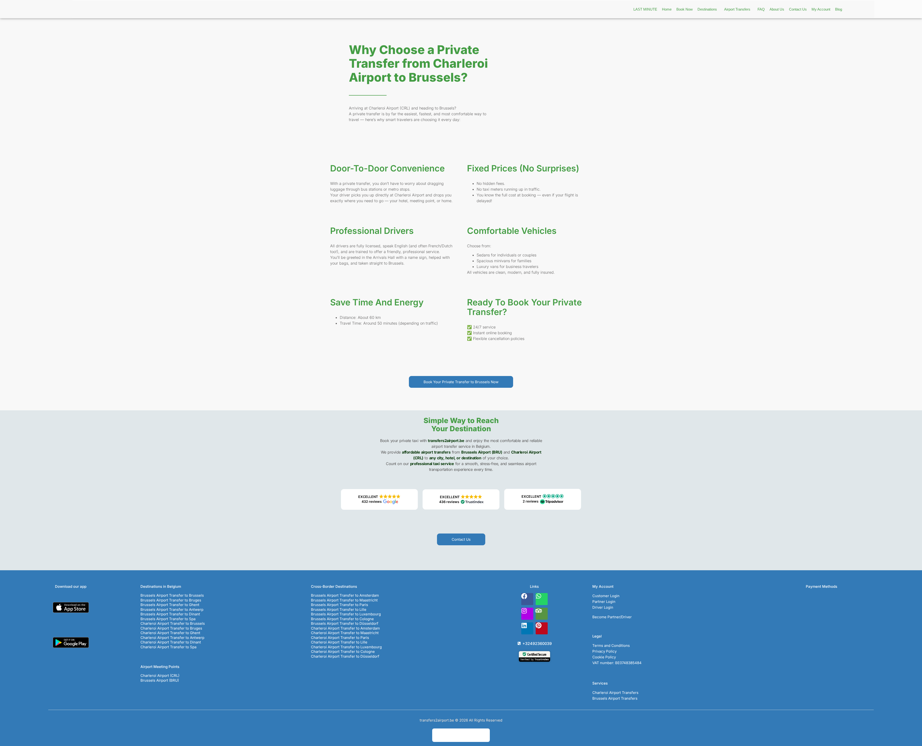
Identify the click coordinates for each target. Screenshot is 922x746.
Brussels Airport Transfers (614, 698)
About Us (777, 9)
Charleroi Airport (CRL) (159, 675)
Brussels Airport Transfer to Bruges (170, 600)
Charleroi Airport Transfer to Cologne (343, 651)
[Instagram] (527, 614)
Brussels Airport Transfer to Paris (339, 604)
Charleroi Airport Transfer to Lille (339, 642)
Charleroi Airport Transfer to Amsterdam (345, 628)
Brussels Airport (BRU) (159, 680)
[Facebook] (527, 599)
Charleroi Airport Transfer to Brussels (172, 623)
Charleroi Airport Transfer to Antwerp (172, 637)
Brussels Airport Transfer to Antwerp (171, 609)
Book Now (684, 9)
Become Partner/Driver (612, 617)
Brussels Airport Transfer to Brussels (172, 595)
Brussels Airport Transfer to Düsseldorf (344, 623)
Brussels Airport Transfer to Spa (167, 619)
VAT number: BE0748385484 (617, 663)
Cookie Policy (604, 657)
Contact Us (798, 9)
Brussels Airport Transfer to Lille (338, 609)
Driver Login (602, 607)
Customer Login (605, 596)
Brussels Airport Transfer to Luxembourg (346, 614)
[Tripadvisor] (542, 614)
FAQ (761, 9)
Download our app (70, 586)
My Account (821, 9)
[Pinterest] (542, 628)
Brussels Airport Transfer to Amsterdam (345, 595)
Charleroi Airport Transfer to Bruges (171, 628)
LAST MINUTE (645, 9)
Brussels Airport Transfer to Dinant (170, 614)
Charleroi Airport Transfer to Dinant (170, 642)
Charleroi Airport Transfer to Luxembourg (346, 647)
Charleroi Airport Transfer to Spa (168, 647)
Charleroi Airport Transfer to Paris (340, 637)
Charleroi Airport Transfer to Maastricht (345, 633)
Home (667, 9)
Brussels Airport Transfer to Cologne (342, 619)
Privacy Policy (604, 651)
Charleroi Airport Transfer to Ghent (170, 633)
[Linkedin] (527, 628)
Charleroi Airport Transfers (615, 692)
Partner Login (603, 601)
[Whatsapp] (542, 599)
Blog (838, 9)
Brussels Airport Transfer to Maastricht (344, 600)
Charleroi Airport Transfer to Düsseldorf (345, 656)
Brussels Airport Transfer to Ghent (169, 604)
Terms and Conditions (611, 645)
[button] (708, 9)
